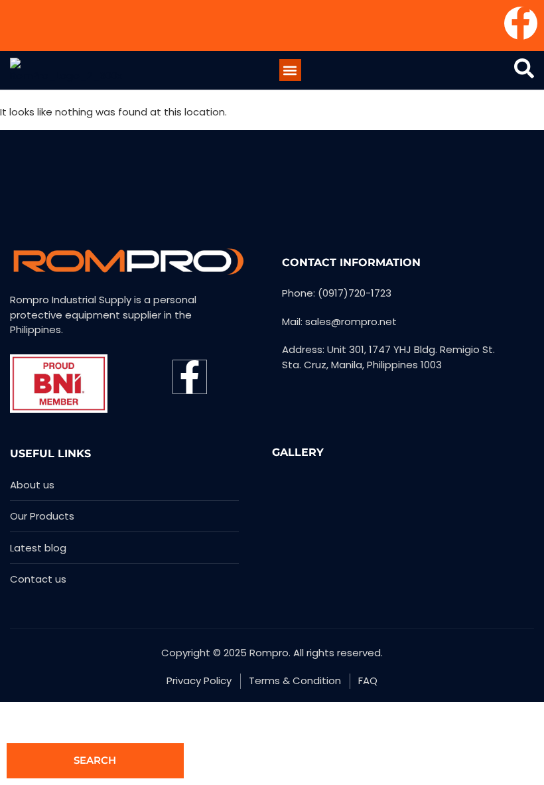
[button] (290, 70)
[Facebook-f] (520, 23)
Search (95, 760)
